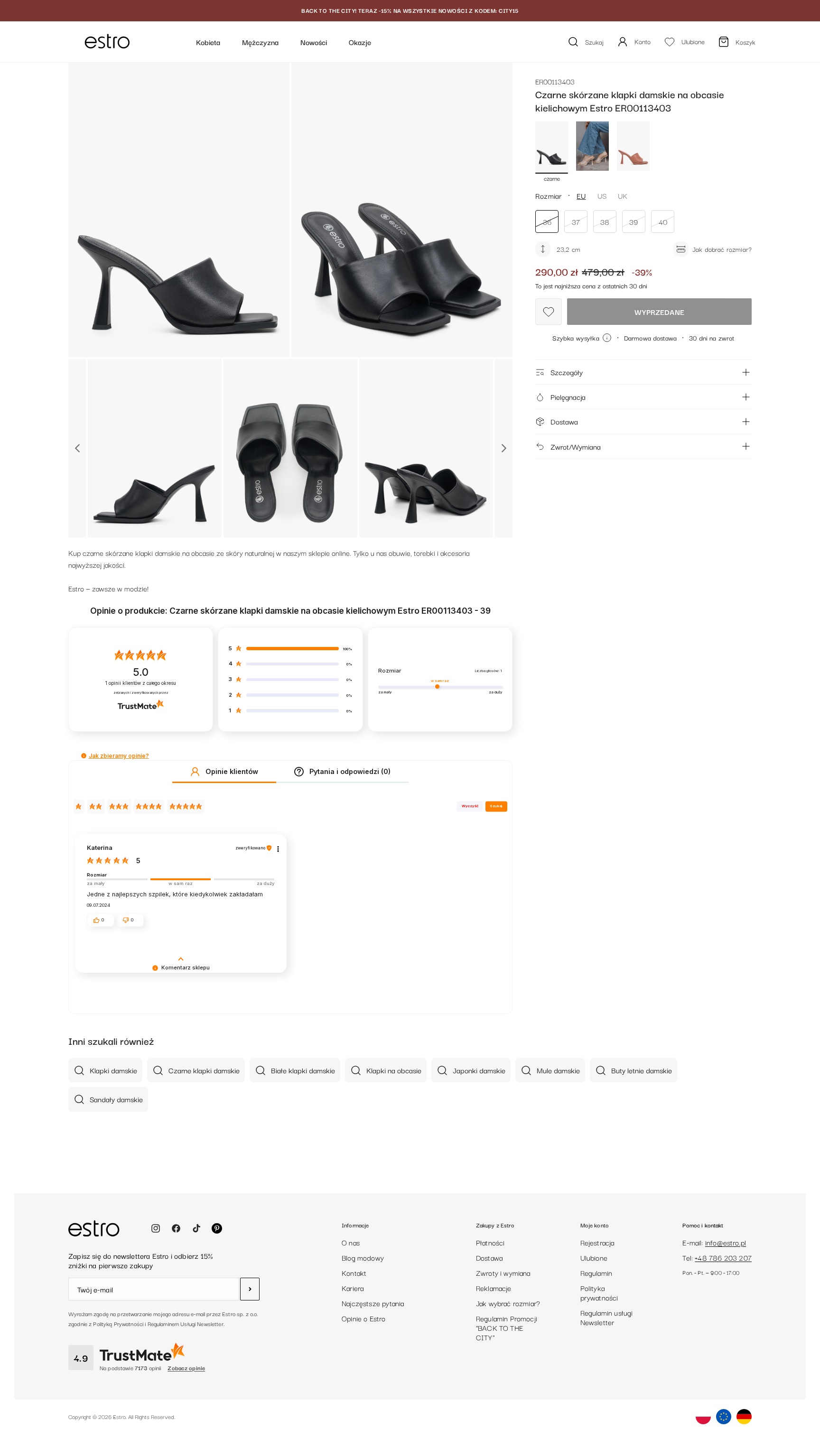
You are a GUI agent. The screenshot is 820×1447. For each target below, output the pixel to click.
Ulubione (593, 1257)
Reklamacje (494, 1287)
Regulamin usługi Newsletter (606, 1317)
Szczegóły (566, 372)
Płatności (490, 1242)
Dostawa (564, 421)
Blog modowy (363, 1257)
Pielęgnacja (568, 396)
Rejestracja (597, 1242)
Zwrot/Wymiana (575, 446)
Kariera (352, 1287)
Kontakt (354, 1272)
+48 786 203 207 (723, 1257)
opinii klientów (140, 683)
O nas (351, 1242)
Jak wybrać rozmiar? (508, 1303)
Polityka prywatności (599, 1292)
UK (622, 195)
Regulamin (596, 1272)
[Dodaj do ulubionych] (548, 311)
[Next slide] (503, 448)
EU (581, 195)
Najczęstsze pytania (373, 1303)
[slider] (180, 879)
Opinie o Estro (364, 1318)
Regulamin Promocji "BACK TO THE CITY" (506, 1327)
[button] (84, 756)
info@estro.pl (725, 1242)
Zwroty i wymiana (503, 1272)
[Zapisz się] (250, 1289)
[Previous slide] (77, 448)
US (601, 195)
